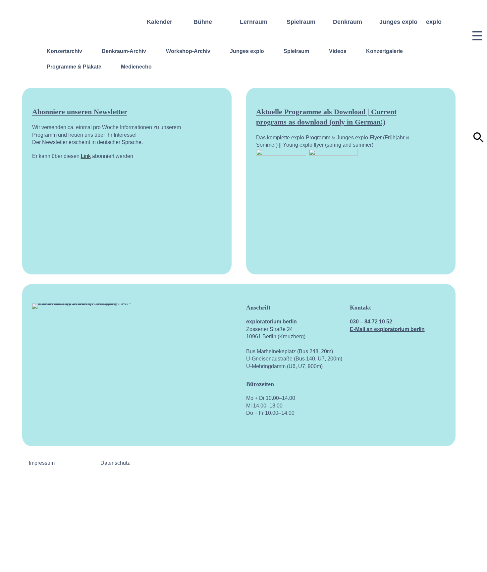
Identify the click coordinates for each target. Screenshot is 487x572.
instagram (377, 383)
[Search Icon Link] (478, 141)
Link (86, 156)
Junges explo (247, 51)
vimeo (422, 383)
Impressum (42, 463)
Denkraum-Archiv (124, 51)
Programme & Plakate (74, 67)
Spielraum (296, 51)
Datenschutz (115, 463)
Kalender (159, 22)
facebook (355, 383)
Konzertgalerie (384, 51)
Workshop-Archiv (188, 51)
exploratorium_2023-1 (477, 552)
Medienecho (136, 67)
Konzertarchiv (64, 51)
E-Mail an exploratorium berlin (387, 329)
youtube (400, 383)
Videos (338, 51)
